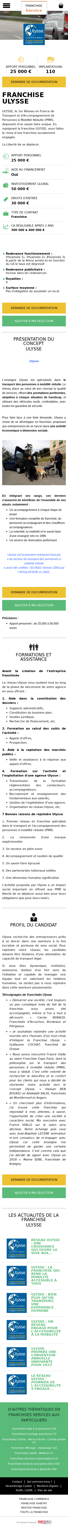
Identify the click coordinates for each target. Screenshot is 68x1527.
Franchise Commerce (34, 1499)
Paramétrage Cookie (19, 1486)
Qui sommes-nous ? (39, 1481)
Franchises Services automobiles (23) (34, 1458)
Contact (17, 1481)
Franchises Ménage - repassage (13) (34, 1447)
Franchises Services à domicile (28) (34, 1469)
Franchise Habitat (34, 1503)
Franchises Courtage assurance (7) (34, 1433)
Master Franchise (34, 1507)
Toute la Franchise (34, 1512)
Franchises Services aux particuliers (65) (34, 1463)
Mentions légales (47, 1486)
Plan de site (45, 1490)
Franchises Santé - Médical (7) (34, 1453)
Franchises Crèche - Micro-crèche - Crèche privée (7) (34, 1441)
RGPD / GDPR (24, 1490)
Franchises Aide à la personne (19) (34, 1428)
